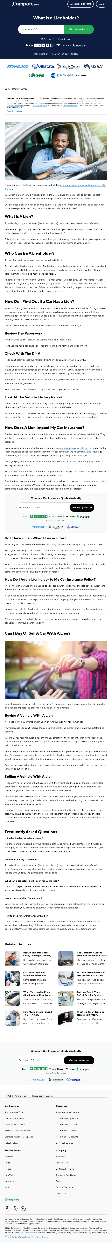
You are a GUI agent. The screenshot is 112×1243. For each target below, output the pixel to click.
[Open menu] (6, 4)
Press (58, 1181)
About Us (60, 1156)
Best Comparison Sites (15, 1124)
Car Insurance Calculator (67, 1124)
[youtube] (23, 1208)
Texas (7, 1163)
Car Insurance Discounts (67, 1137)
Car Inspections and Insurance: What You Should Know (34, 974)
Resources (37, 1096)
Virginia (8, 1187)
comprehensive (68, 448)
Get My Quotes (80, 507)
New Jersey (10, 1181)
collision (84, 448)
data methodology (70, 105)
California (9, 1156)
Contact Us (61, 1193)
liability (88, 451)
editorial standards (40, 105)
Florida (8, 1169)
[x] (15, 1208)
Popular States (13, 1150)
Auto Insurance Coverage (67, 1112)
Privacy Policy (62, 1163)
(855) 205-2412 (82, 4)
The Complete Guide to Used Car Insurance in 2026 (92, 954)
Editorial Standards (64, 1187)
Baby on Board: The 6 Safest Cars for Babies (89, 994)
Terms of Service (11, 1237)
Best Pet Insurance (64, 1143)
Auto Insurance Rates (14, 1112)
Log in (101, 4)
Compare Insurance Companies (19, 1137)
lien (9, 223)
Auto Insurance (22, 1096)
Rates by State (11, 1143)
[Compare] (25, 4)
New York (9, 1175)
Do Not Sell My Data (65, 1169)
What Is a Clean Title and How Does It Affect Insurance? (90, 1014)
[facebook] (7, 1208)
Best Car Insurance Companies (18, 1131)
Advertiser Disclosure (15, 111)
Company (61, 1150)
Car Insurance (12, 1106)
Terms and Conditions (66, 1175)
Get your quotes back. (66, 53)
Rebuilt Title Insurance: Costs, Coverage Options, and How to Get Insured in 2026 (37, 954)
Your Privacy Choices (40, 1237)
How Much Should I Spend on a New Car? (37, 1013)
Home (8, 1095)
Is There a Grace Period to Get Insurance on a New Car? (91, 974)
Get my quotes (77, 29)
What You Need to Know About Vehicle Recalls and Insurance (37, 994)
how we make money (15, 105)
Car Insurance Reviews (66, 1131)
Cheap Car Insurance (14, 1118)
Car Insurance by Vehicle (67, 1118)
